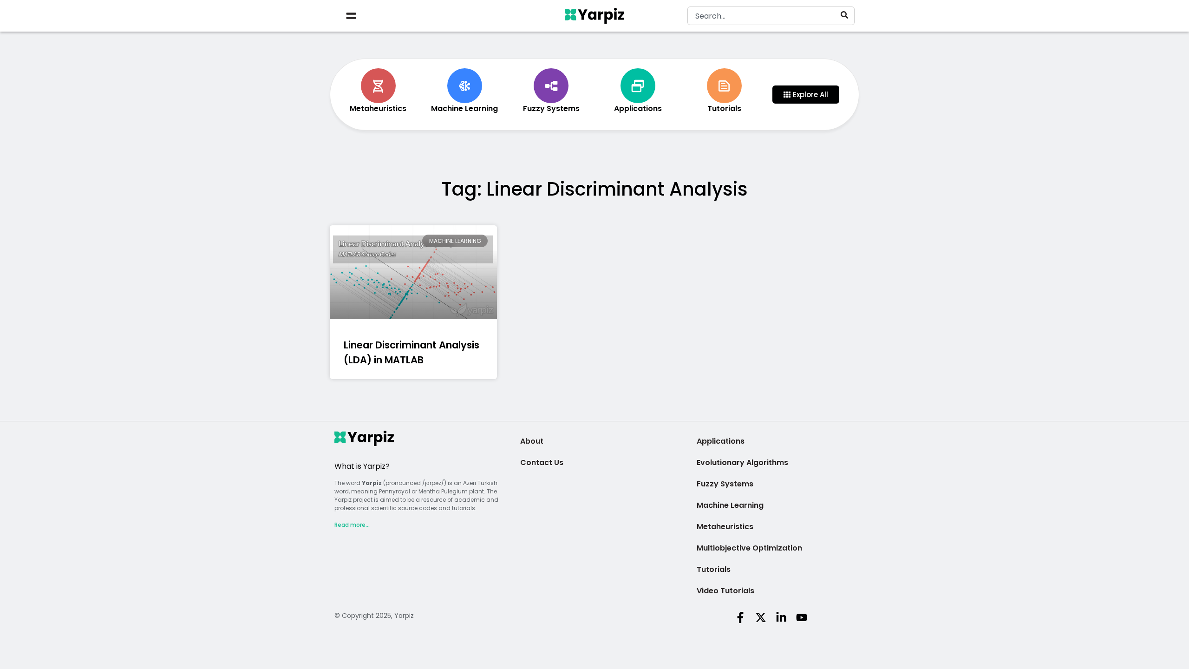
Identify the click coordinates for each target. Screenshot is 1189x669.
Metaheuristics (725, 526)
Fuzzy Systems (725, 484)
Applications (721, 441)
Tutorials (714, 569)
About (531, 441)
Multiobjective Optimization (749, 548)
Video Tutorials (725, 590)
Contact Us (541, 462)
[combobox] (771, 16)
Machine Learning (730, 505)
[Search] (846, 15)
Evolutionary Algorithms (742, 462)
